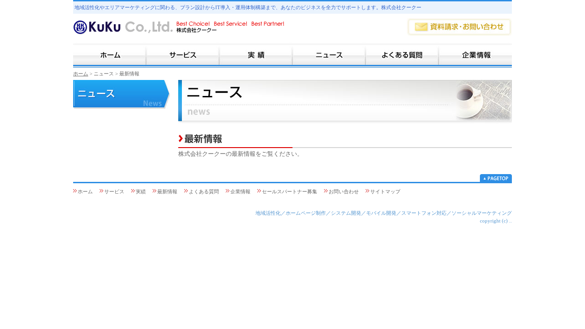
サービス (114, 191)
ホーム (80, 73)
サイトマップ (385, 191)
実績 (141, 191)
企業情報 (240, 191)
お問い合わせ (344, 191)
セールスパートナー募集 (289, 191)
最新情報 (167, 191)
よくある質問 (204, 191)
